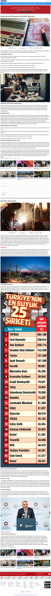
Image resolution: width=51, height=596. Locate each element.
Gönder (3, 194)
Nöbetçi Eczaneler (11, 584)
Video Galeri (31, 583)
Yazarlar (31, 584)
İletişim (18, 594)
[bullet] (15, 194)
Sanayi (15, 547)
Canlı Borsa (6, 3)
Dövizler (11, 3)
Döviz (39, 3)
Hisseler (18, 3)
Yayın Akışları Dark (11, 583)
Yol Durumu (41, 577)
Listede (11, 547)
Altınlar (14, 3)
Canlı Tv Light (2, 584)
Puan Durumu (25, 577)
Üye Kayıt (36, 583)
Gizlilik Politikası (22, 594)
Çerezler (25, 594)
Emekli (11, 158)
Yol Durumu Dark (3, 583)
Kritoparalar (26, 3)
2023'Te (2, 547)
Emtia (42, 3)
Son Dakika (10, 586)
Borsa (30, 3)
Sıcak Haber (32, 587)
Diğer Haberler (35, 3)
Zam (18, 158)
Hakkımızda (15, 594)
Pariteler (22, 3)
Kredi (45, 3)
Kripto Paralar (48, 577)
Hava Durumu (19, 577)
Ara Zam (2, 158)
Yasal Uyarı (36, 594)
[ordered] (13, 194)
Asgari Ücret (7, 158)
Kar (8, 547)
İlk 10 (5, 547)
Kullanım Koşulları (31, 594)
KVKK (28, 594)
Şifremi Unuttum (38, 584)
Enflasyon (15, 158)
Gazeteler (13, 577)
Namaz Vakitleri (7, 577)
